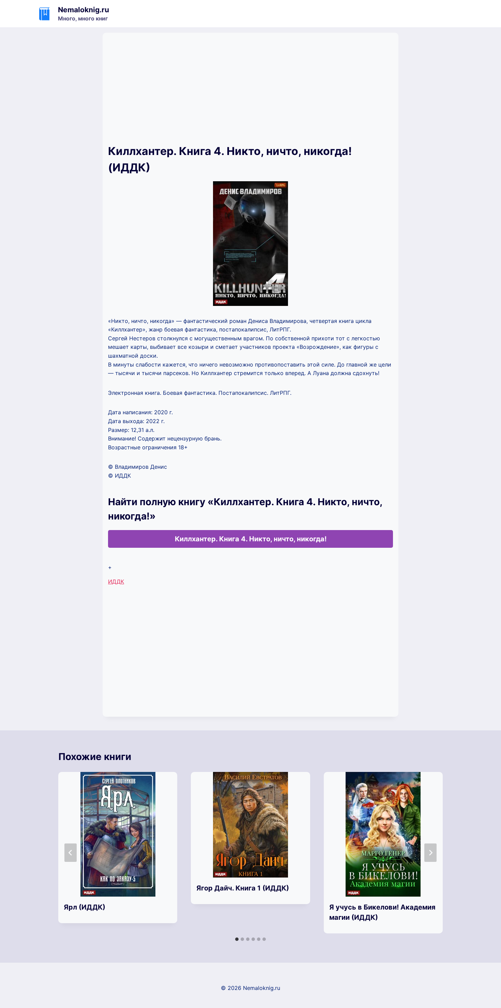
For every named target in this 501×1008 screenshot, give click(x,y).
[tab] (237, 939)
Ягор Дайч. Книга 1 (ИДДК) (242, 888)
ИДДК (116, 581)
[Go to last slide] (70, 852)
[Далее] (430, 852)
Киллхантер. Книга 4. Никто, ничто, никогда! (251, 539)
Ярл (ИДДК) (84, 907)
